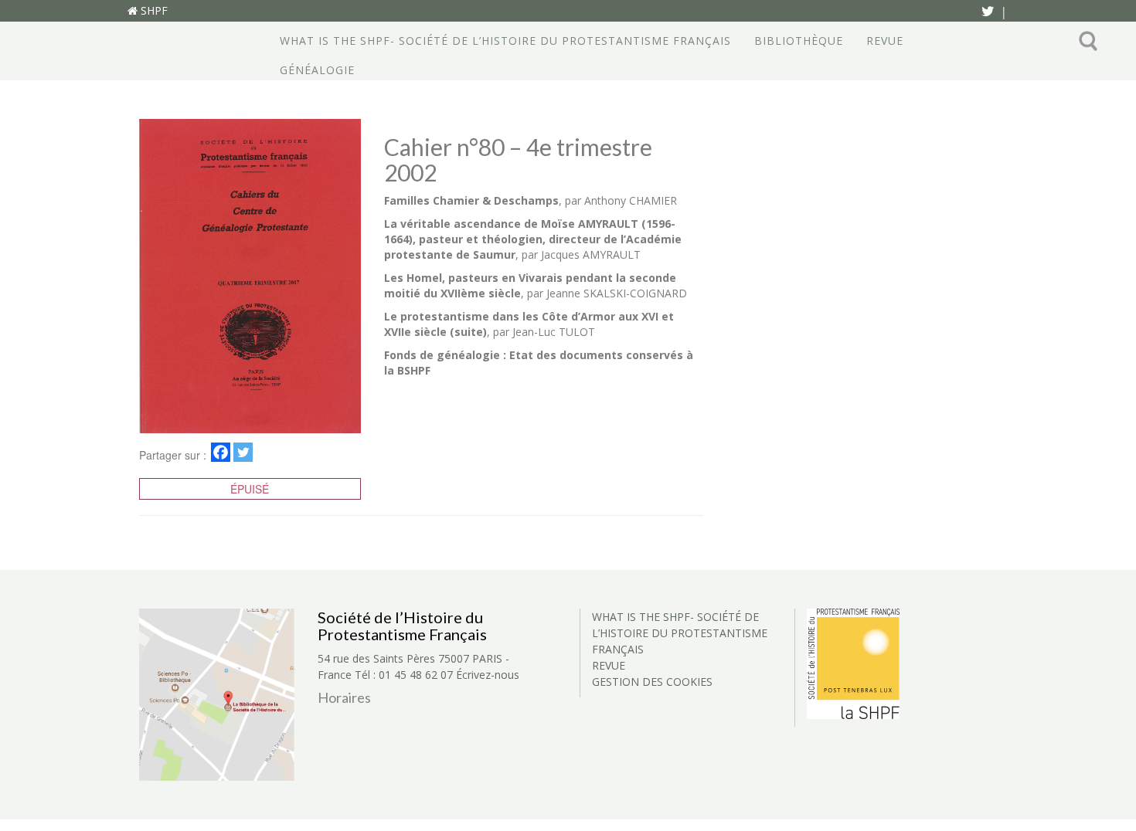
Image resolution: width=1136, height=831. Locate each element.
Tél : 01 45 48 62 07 (404, 674)
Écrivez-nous (487, 674)
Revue (884, 40)
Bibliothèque (798, 40)
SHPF (153, 10)
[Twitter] (243, 452)
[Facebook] (220, 452)
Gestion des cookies (652, 681)
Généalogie (317, 70)
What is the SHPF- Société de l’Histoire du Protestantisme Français (505, 40)
